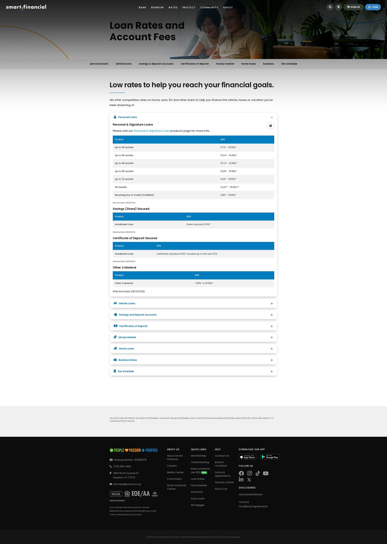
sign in (355, 7)
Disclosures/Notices (250, 494)
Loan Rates (197, 479)
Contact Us (222, 455)
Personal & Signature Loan (151, 131)
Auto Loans (198, 498)
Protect (189, 7)
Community (209, 7)
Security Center (224, 482)
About (228, 7)
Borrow (157, 7)
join (374, 7)
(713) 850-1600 (122, 466)
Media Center (175, 472)
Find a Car (221, 489)
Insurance (197, 492)
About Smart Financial (175, 457)
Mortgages (197, 505)
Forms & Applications (222, 474)
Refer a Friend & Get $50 (200, 470)
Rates (173, 7)
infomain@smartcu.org (127, 484)
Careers (172, 465)
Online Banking (200, 462)
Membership (198, 455)
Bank (142, 7)
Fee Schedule (199, 485)
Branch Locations (221, 463)
